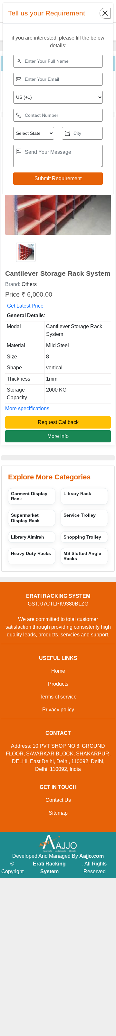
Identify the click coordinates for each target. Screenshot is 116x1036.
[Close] (105, 13)
